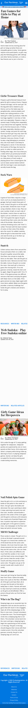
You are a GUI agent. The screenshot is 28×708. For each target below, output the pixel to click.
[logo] (14, 3)
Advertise (14, 689)
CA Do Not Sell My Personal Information (14, 703)
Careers (14, 695)
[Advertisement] (14, 79)
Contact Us (14, 692)
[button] (1, 3)
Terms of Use (14, 697)
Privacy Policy (14, 700)
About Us (14, 687)
